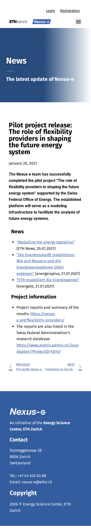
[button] (78, 22)
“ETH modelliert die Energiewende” (48, 280)
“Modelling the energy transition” (46, 242)
